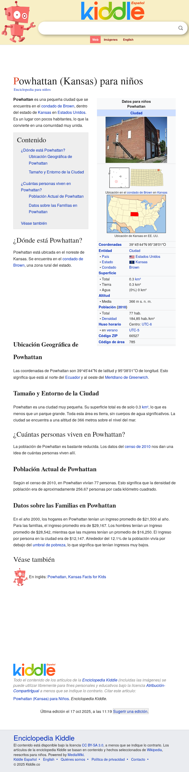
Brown (134, 267)
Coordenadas (110, 244)
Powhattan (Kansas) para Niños (41, 698)
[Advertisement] (94, 58)
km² (138, 278)
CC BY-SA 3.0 (92, 745)
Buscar (181, 28)
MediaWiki (76, 754)
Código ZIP (108, 335)
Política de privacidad (108, 759)
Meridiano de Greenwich (126, 377)
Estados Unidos (148, 256)
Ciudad (136, 112)
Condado (109, 267)
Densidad (109, 318)
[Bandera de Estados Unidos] (132, 256)
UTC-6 (147, 324)
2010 (122, 306)
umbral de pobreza (49, 545)
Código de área (112, 341)
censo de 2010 (138, 446)
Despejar (170, 28)
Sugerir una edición (130, 711)
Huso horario (110, 324)
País (105, 256)
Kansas (162, 192)
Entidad (105, 250)
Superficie (107, 272)
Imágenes (111, 39)
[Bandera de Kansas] (132, 261)
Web (95, 39)
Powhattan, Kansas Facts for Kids (76, 576)
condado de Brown (139, 192)
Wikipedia (154, 749)
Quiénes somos (73, 759)
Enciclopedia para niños (32, 89)
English (128, 39)
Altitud (104, 295)
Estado (107, 261)
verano (112, 329)
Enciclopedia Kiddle (99, 680)
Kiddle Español (25, 759)
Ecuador (72, 377)
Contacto (138, 759)
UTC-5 (134, 329)
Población (107, 306)
